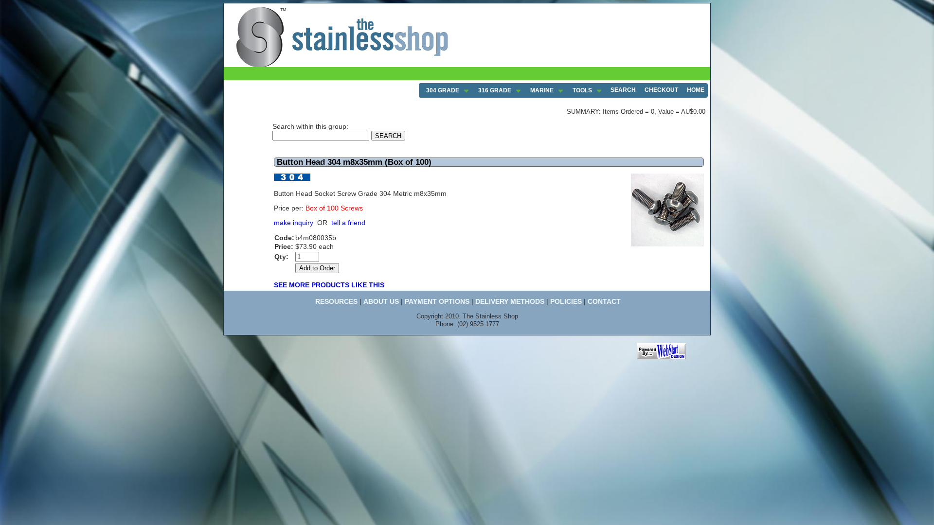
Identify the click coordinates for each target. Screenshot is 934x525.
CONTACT (604, 301)
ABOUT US (381, 301)
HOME (695, 90)
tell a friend (348, 223)
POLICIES (566, 301)
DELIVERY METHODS (509, 301)
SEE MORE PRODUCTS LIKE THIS (329, 285)
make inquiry (293, 223)
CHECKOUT (661, 90)
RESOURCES (336, 301)
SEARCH (623, 90)
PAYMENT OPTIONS (437, 301)
